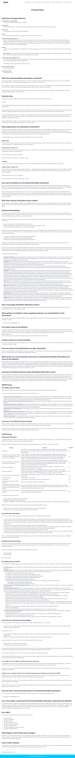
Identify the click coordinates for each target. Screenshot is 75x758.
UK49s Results (28, 2)
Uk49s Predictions (37, 2)
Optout (26, 157)
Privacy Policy (21, 157)
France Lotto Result (46, 2)
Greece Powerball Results (57, 2)
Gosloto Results (67, 2)
